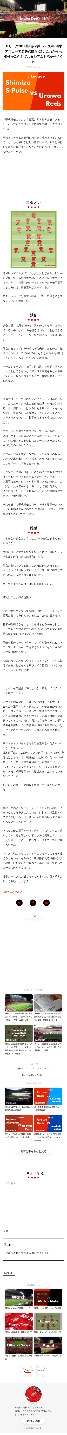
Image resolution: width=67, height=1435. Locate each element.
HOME (33, 916)
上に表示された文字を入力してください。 (27, 1253)
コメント (9, 1183)
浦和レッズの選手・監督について (18, 1332)
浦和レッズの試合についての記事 (47, 1308)
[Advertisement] (33, 174)
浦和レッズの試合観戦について (17, 1308)
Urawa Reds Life (33, 19)
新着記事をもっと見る (33, 1151)
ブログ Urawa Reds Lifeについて (47, 1356)
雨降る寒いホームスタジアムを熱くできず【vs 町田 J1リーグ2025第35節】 (47, 1137)
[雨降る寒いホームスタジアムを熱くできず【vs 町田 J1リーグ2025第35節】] (48, 1123)
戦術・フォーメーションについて (47, 1332)
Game (39, 67)
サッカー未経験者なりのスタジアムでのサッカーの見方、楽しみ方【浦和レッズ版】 (47, 1047)
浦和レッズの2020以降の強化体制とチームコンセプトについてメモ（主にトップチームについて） (18, 1016)
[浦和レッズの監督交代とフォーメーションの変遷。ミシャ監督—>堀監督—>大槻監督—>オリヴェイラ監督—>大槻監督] (19, 1033)
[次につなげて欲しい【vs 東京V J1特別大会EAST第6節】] (19, 1096)
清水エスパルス (13, 891)
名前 (5, 1230)
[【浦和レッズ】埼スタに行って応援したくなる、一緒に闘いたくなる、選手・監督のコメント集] (48, 1002)
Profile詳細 (33, 1421)
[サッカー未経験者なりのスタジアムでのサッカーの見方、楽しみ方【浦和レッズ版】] (48, 1033)
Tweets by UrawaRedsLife (33, 1075)
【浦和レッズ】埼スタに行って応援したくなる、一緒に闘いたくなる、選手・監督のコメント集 (47, 1016)
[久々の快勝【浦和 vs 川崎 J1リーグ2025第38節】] (48, 1096)
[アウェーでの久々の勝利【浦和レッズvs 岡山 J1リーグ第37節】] (19, 1123)
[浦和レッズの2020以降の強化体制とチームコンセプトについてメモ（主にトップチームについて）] (19, 1002)
